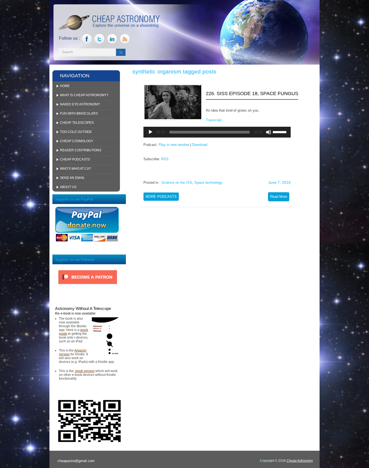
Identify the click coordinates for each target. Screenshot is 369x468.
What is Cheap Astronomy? (84, 95)
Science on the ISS (177, 182)
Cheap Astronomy (300, 461)
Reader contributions (80, 150)
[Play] (150, 132)
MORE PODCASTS (161, 197)
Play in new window (174, 145)
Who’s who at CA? (75, 169)
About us (68, 187)
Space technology (208, 182)
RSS (165, 159)
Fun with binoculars (79, 113)
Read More (278, 197)
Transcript (214, 120)
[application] (217, 132)
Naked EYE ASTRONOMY (80, 104)
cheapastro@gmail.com (76, 461)
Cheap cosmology (76, 141)
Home (65, 86)
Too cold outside (76, 132)
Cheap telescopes (77, 123)
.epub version (85, 371)
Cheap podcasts (75, 159)
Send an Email (72, 178)
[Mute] (268, 132)
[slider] (280, 131)
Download (199, 145)
